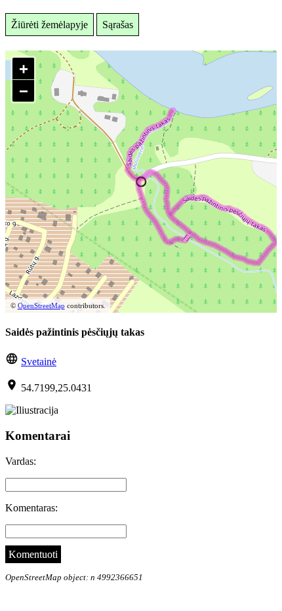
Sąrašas (117, 24)
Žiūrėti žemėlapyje (49, 24)
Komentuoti (33, 554)
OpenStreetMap (41, 305)
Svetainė (38, 361)
